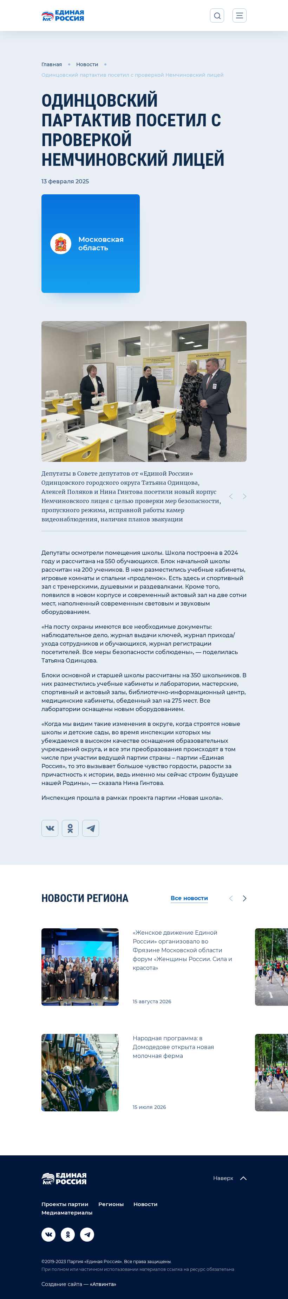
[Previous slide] (231, 496)
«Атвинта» (102, 1284)
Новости (87, 64)
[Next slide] (245, 496)
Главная (51, 64)
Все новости (189, 898)
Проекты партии (65, 1204)
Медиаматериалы (66, 1212)
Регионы (111, 1204)
